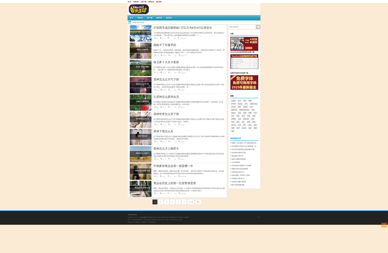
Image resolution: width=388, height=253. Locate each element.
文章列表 (182, 38)
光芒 (246, 104)
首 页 (129, 2)
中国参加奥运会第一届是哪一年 (173, 166)
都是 (250, 128)
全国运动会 (253, 104)
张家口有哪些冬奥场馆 (238, 159)
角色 (255, 125)
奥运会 (233, 113)
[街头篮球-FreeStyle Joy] (138, 4)
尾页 (198, 202)
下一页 (191, 202)
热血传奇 (246, 119)
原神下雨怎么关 (163, 131)
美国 (253, 122)
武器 (248, 116)
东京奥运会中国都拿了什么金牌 (241, 165)
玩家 (252, 119)
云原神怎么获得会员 (166, 97)
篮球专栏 (151, 2)
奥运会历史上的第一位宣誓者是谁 (174, 183)
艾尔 (239, 125)
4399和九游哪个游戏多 (238, 182)
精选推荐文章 (173, 217)
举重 (250, 101)
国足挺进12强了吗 (237, 156)
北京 (251, 107)
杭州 (243, 116)
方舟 (255, 113)
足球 (238, 128)
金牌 (255, 128)
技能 (244, 113)
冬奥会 (245, 107)
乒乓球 (233, 104)
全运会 (233, 107)
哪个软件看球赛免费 (237, 185)
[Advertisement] (60, 239)
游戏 (253, 116)
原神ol (182, 90)
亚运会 (240, 104)
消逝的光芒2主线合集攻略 (239, 169)
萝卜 (244, 125)
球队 (238, 122)
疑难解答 (186, 217)
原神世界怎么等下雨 (166, 114)
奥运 (253, 110)
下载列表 (136, 2)
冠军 (239, 107)
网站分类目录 (165, 217)
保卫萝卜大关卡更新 (166, 62)
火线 (239, 119)
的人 (243, 122)
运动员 (244, 128)
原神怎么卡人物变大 (166, 148)
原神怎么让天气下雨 (166, 79)
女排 (239, 113)
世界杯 (233, 101)
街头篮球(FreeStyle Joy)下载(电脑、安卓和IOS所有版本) (244, 146)
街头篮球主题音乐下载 (238, 153)
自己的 (233, 125)
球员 (232, 122)
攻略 (250, 113)
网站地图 (180, 217)
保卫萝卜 (183, 73)
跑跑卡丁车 (184, 55)
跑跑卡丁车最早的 (164, 45)
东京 (239, 101)
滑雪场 (233, 119)
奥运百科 (159, 2)
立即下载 (143, 2)
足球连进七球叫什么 (237, 178)
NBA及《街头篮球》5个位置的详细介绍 (243, 143)
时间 (238, 116)
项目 (232, 131)
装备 (250, 125)
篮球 (248, 122)
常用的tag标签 (132, 214)
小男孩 (258, 217)
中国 (244, 101)
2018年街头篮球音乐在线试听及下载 (243, 149)
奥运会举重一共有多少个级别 (240, 175)
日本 (232, 116)
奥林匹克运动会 (244, 110)
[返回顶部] (383, 225)
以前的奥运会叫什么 (237, 172)
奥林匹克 (234, 110)
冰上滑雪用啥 (235, 162)
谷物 (232, 128)
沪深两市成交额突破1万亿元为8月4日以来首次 (182, 27)
